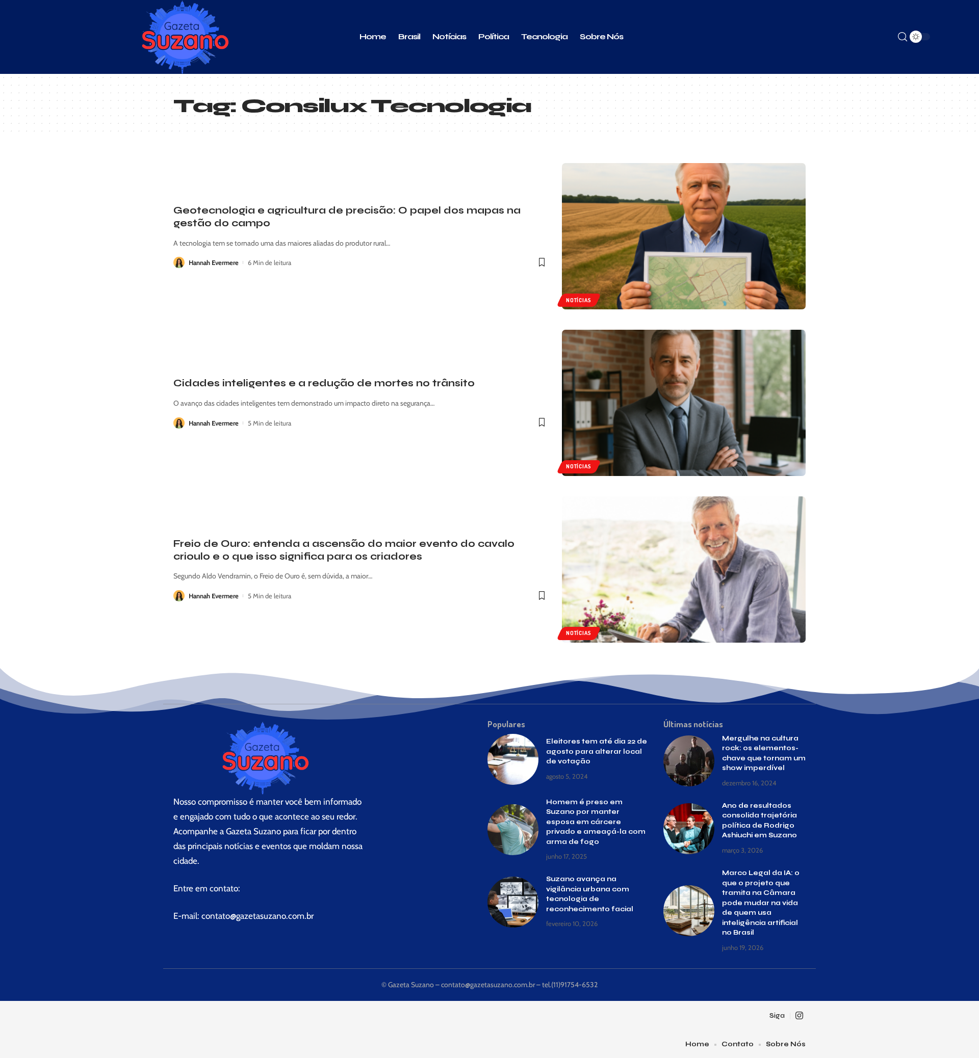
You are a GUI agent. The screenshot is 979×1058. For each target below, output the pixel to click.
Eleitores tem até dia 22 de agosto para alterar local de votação (596, 751)
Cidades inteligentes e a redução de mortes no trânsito (324, 383)
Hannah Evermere (214, 262)
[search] (902, 37)
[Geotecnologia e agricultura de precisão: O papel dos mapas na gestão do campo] (684, 236)
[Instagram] (799, 1016)
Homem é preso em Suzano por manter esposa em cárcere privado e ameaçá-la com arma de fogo (596, 822)
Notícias (578, 300)
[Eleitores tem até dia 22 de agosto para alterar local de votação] (512, 759)
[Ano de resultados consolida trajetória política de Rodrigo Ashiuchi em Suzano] (688, 828)
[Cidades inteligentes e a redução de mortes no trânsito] (684, 403)
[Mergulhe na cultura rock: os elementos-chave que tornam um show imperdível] (688, 760)
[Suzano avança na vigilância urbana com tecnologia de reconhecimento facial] (512, 902)
